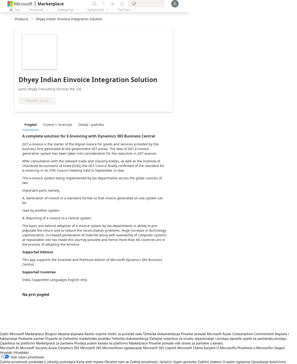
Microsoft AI (9, 347)
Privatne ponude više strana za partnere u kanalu (186, 343)
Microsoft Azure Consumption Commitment (241, 333)
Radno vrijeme (95, 333)
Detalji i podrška (91, 124)
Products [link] (22, 19)
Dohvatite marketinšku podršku (86, 338)
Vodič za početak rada (125, 333)
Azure (52, 347)
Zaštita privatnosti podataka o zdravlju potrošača (37, 361)
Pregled (30, 124)
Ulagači (279, 347)
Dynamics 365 (68, 347)
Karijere (210, 347)
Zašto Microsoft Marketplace (22, 333)
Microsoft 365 (90, 347)
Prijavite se (53, 338)
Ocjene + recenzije (57, 124)
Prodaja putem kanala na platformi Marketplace (111, 343)
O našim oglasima (236, 361)
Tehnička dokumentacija (161, 333)
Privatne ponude (193, 333)
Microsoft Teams (190, 347)
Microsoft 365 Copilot (159, 347)
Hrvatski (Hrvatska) (14, 352)
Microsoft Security (33, 347)
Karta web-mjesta (89, 361)
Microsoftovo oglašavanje (122, 347)
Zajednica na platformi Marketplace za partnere (36, 343)
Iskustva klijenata (71, 333)
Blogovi (51, 333)
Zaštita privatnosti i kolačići (151, 361)
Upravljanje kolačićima (268, 361)
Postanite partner (31, 338)
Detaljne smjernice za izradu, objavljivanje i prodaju (189, 338)
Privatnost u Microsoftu (255, 347)
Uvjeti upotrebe (185, 361)
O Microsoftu (226, 347)
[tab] (31, 124)
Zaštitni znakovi (210, 361)
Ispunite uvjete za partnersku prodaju (258, 338)
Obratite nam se (116, 361)
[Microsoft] (19, 4)
